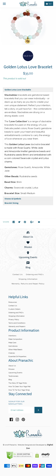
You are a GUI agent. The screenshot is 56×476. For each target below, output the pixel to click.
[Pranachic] (28, 3)
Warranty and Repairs (16, 326)
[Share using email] (39, 222)
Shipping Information (28, 279)
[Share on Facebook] (14, 222)
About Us (12, 366)
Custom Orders (14, 309)
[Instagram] (17, 419)
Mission (11, 369)
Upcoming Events (15, 373)
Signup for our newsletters (16, 402)
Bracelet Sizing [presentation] (11, 203)
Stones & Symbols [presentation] (13, 199)
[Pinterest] (23, 419)
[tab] (28, 89)
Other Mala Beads (15, 350)
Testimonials (13, 376)
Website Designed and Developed (31, 445)
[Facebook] (11, 419)
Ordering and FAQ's (35, 274)
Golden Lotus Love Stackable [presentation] (18, 90)
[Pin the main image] (25, 222)
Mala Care (12, 343)
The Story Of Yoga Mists (17, 383)
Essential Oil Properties (17, 356)
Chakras (11, 353)
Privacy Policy (13, 319)
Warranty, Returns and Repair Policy (28, 284)
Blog (10, 380)
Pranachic (13, 445)
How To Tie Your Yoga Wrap (19, 390)
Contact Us (18, 274)
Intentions (12, 336)
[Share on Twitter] (19, 222)
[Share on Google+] (31, 222)
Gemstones (13, 346)
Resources (12, 302)
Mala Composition (15, 339)
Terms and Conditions (16, 323)
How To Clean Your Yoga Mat (19, 386)
